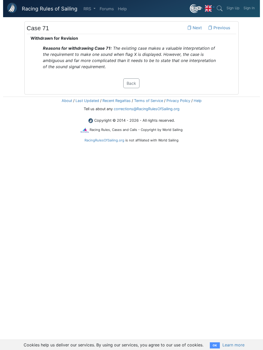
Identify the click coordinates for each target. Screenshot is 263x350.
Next (196, 27)
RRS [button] (87, 8)
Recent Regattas (116, 100)
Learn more (233, 344)
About (67, 100)
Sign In (249, 8)
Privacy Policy (178, 100)
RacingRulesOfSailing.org (104, 140)
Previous (221, 27)
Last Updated (87, 100)
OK (215, 345)
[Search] (219, 8)
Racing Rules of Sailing (49, 9)
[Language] (210, 7)
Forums (107, 8)
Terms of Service (148, 100)
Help (122, 8)
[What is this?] (196, 8)
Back (131, 83)
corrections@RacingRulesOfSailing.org (147, 109)
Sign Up (233, 8)
